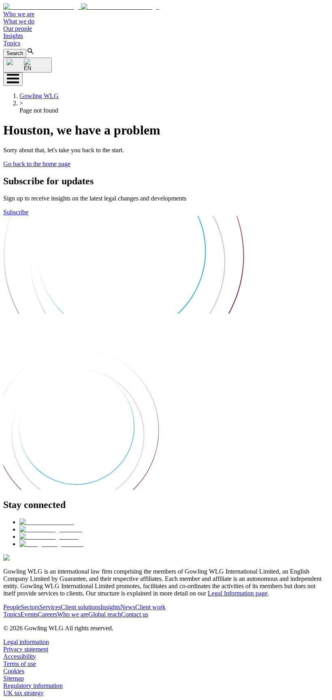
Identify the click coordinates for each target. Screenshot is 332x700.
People (12, 607)
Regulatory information (33, 685)
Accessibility (19, 656)
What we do (18, 21)
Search (14, 53)
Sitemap (13, 678)
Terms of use (19, 663)
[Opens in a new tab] (46, 522)
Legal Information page (238, 593)
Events (29, 614)
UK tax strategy (23, 692)
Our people (17, 28)
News (127, 607)
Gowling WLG (39, 95)
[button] (81, 6)
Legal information (26, 641)
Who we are (18, 14)
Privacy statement (25, 649)
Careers (47, 614)
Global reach (104, 614)
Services (50, 607)
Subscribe (15, 212)
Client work (150, 607)
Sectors (30, 607)
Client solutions (80, 607)
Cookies (13, 671)
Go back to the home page (36, 163)
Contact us (134, 614)
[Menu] (13, 79)
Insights (13, 35)
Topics (11, 43)
